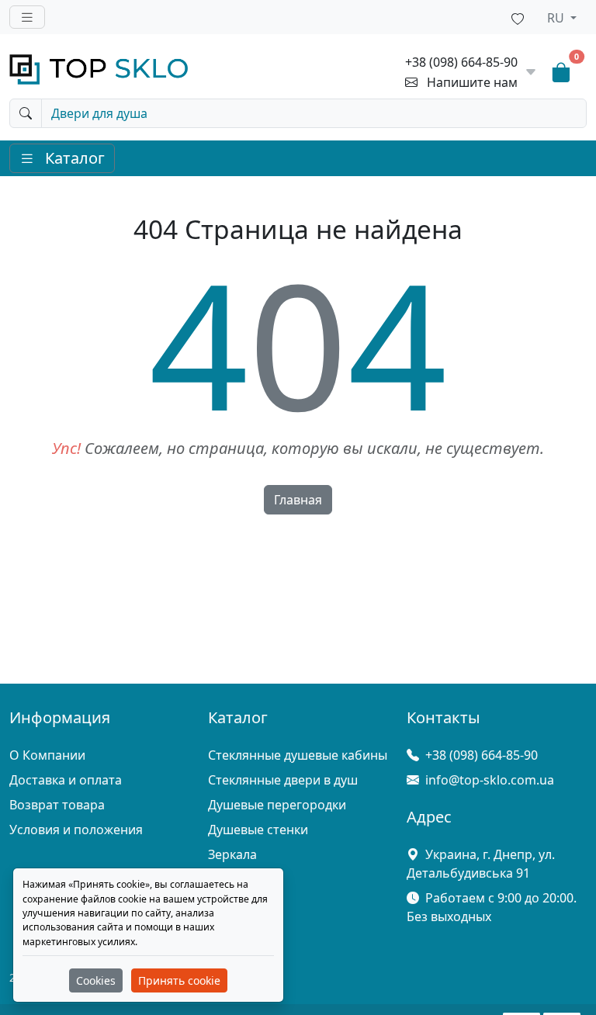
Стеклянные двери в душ (283, 779)
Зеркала (232, 854)
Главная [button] (298, 499)
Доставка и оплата (65, 779)
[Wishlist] (517, 17)
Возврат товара (57, 804)
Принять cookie (179, 980)
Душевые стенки (258, 829)
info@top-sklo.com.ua (489, 779)
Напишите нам (472, 82)
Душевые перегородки (277, 804)
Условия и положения (76, 829)
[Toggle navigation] (27, 17)
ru (557, 17)
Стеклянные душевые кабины (297, 755)
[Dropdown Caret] (531, 72)
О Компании (47, 755)
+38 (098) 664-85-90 (461, 62)
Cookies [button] (96, 980)
